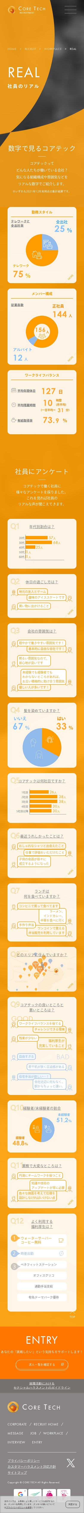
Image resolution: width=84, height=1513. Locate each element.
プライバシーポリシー (24, 1460)
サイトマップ (17, 1472)
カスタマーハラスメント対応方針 (32, 1466)
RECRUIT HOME (46, 1424)
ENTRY (37, 1442)
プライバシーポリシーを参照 (18, 1507)
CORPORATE (17, 1424)
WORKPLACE (53, 49)
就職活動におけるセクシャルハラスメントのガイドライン (42, 1385)
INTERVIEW (16, 1442)
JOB (33, 1433)
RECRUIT (30, 49)
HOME (12, 49)
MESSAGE (15, 1433)
